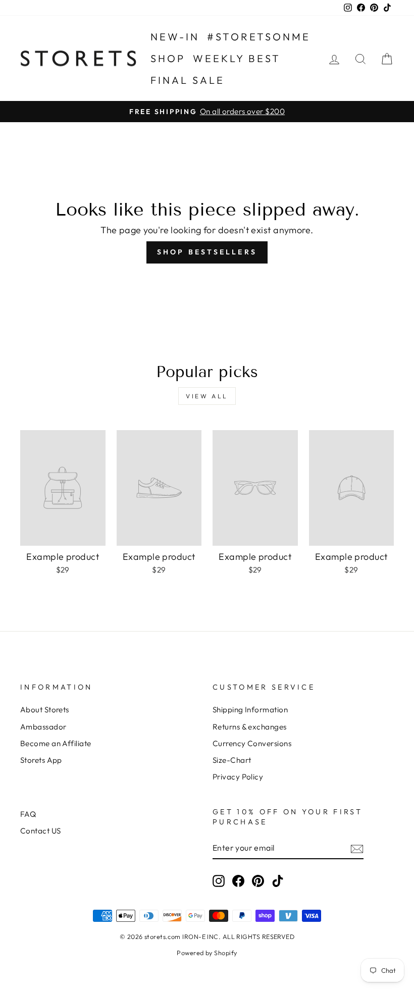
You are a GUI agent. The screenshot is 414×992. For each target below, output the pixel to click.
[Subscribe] (357, 848)
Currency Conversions (252, 743)
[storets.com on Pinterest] (258, 880)
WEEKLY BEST (237, 58)
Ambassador (43, 727)
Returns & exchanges (250, 727)
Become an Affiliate (55, 743)
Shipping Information (250, 709)
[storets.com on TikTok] (278, 880)
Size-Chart (232, 760)
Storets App (41, 760)
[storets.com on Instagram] (219, 880)
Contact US (40, 831)
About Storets (44, 709)
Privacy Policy (238, 776)
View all (207, 396)
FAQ (28, 814)
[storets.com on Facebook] (238, 880)
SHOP (167, 58)
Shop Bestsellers (207, 251)
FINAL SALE (187, 80)
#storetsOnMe (258, 36)
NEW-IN (174, 36)
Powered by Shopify (207, 953)
